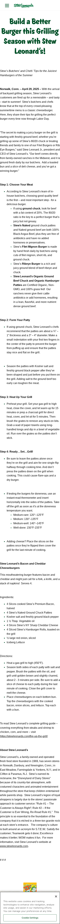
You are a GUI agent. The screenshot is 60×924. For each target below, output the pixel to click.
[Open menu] (7, 5)
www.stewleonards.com (14, 846)
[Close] (56, 896)
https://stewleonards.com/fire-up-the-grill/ (24, 736)
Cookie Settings (30, 917)
